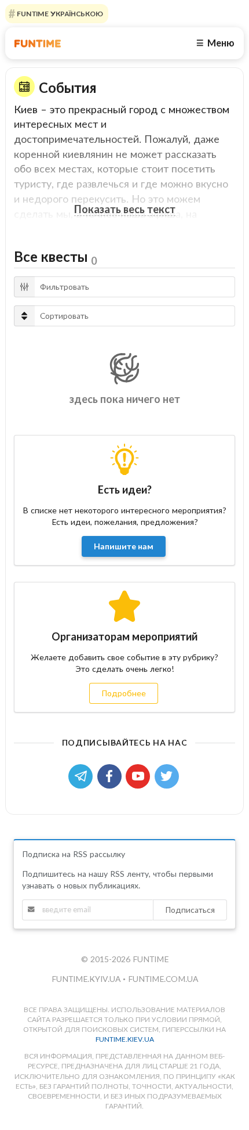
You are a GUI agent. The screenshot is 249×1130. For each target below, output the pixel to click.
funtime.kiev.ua (125, 1039)
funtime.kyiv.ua (87, 979)
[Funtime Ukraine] (38, 43)
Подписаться (190, 910)
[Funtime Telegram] (82, 775)
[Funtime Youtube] (140, 775)
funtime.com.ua (163, 979)
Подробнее (123, 693)
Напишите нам (123, 546)
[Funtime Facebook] (111, 775)
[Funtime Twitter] (168, 775)
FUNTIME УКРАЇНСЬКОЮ (59, 13)
